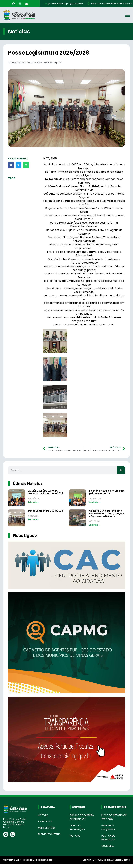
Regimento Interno (49, 834)
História (43, 815)
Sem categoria (53, 62)
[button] (11, 165)
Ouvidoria (107, 846)
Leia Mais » (33, 502)
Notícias (75, 835)
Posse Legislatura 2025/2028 (45, 510)
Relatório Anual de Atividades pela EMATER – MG (107, 492)
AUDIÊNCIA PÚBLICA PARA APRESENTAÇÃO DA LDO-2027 (45, 492)
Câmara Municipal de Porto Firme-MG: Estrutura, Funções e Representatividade (107, 513)
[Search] (121, 470)
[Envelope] (26, 3)
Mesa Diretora (46, 828)
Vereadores (45, 821)
